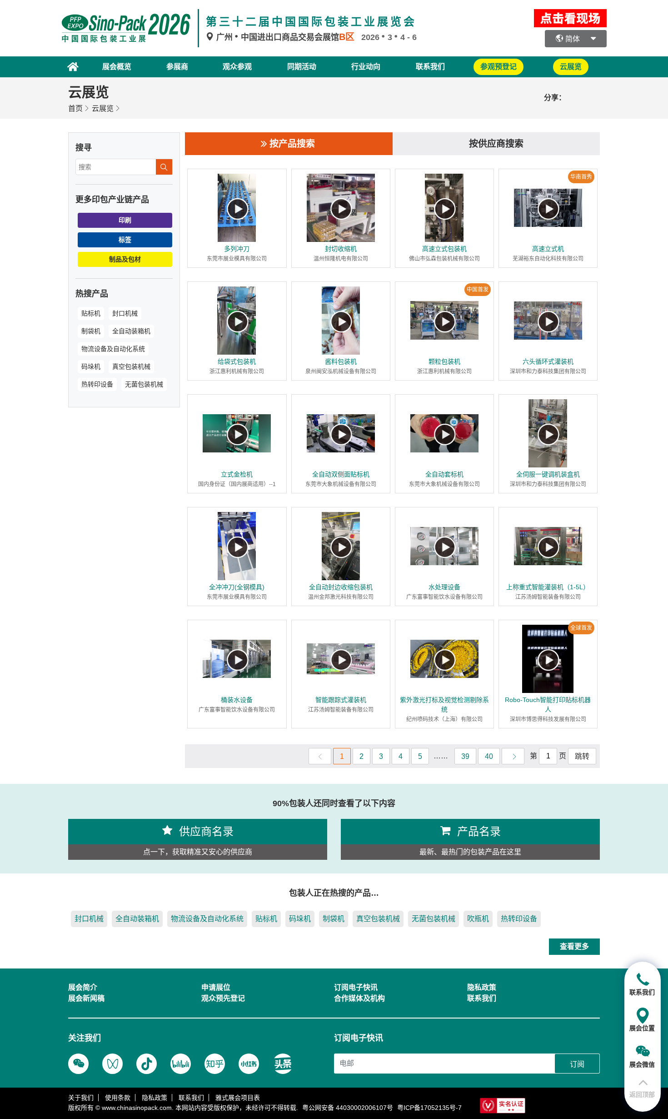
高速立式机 (548, 248)
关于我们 (81, 1097)
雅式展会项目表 (237, 1097)
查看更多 (574, 946)
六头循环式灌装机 (548, 361)
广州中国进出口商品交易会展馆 (284, 37)
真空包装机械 (131, 366)
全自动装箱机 (131, 331)
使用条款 (117, 1097)
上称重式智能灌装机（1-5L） (547, 587)
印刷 (125, 220)
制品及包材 (125, 259)
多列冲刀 (236, 248)
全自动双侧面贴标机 (340, 474)
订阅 (577, 1064)
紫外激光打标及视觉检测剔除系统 (444, 704)
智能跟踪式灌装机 (340, 699)
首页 (75, 108)
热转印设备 (97, 384)
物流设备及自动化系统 (113, 348)
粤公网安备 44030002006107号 (347, 1107)
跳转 (582, 756)
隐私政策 (154, 1097)
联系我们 (430, 66)
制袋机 (90, 331)
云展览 (103, 108)
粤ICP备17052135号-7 (429, 1107)
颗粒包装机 (444, 361)
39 (465, 756)
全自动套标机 (444, 474)
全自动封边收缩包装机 (341, 587)
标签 (125, 239)
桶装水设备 (237, 699)
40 (489, 756)
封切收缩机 (341, 248)
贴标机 (90, 313)
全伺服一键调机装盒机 (548, 474)
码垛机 (90, 366)
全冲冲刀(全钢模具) (236, 587)
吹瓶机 (478, 919)
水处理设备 (444, 587)
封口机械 (125, 313)
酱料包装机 (341, 361)
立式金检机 (237, 474)
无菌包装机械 (144, 384)
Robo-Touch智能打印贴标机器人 (548, 704)
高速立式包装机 (444, 248)
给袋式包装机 (237, 361)
